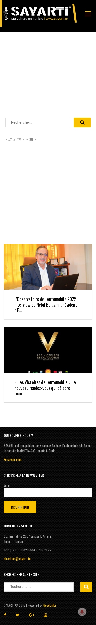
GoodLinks (49, 605)
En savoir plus (13, 459)
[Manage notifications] (82, 612)
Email (7, 485)
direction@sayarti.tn (17, 558)
